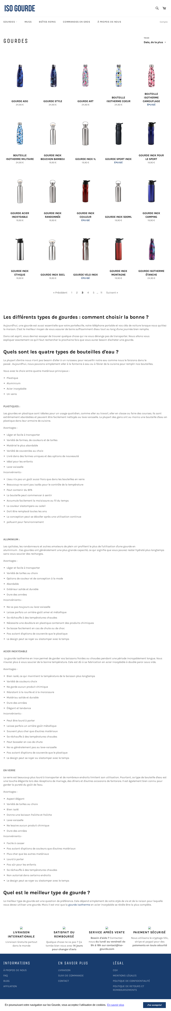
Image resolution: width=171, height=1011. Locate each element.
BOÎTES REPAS (47, 21)
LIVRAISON (64, 970)
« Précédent (60, 292)
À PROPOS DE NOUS (109, 21)
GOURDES (9, 21)
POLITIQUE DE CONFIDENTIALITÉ (131, 980)
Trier (146, 38)
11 (101, 292)
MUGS (28, 21)
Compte (164, 22)
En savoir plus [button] (115, 1004)
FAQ (5, 975)
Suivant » (112, 292)
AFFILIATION (10, 986)
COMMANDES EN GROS (76, 21)
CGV (115, 970)
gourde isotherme (79, 904)
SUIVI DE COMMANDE (71, 975)
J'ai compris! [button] (154, 1005)
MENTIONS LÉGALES (125, 975)
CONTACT (63, 980)
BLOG (6, 980)
